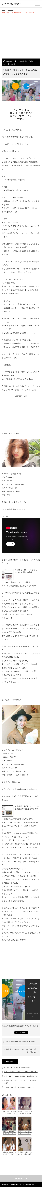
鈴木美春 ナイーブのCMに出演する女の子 (17, 1067)
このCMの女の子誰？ (16, 1184)
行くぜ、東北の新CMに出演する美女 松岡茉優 (20, 1042)
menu (37, 3)
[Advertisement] (21, 36)
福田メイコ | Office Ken (11, 782)
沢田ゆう (26, 61)
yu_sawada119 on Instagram (13, 509)
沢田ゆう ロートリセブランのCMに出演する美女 (27, 571)
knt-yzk (13, 64)
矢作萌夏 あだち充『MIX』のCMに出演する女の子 (20, 1087)
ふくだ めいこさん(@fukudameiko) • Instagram (20, 789)
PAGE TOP (22, 1178)
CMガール (10, 10)
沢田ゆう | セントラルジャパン (14, 502)
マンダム (20, 61)
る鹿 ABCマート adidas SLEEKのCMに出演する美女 (20, 1076)
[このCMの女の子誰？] (11, 4)
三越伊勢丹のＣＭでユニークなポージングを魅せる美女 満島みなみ (20, 1050)
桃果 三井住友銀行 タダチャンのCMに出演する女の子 (21, 1072)
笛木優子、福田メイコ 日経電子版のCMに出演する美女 (27, 807)
